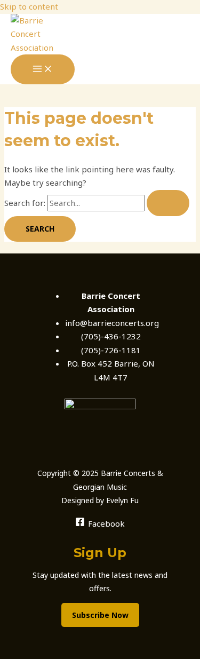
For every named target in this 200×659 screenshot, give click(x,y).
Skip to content (29, 6)
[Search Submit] (168, 203)
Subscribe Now (100, 615)
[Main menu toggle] (43, 69)
